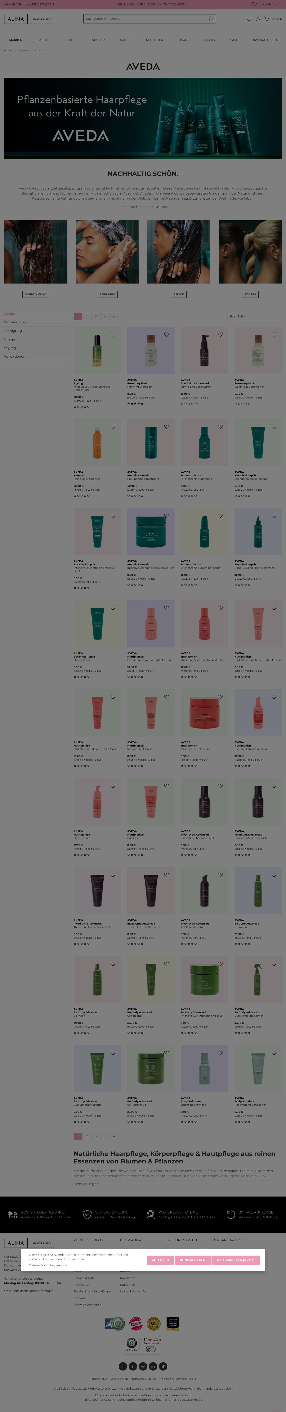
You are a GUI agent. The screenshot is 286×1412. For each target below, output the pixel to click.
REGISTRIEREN (43, 4)
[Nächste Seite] (105, 316)
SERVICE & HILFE (143, 1379)
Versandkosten (130, 1388)
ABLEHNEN (160, 1260)
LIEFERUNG (99, 1379)
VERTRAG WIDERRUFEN (178, 1379)
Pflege (9, 339)
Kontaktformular (41, 1291)
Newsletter (128, 1278)
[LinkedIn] (153, 1366)
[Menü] (160, 1337)
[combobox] (145, 18)
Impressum (82, 1285)
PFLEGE (179, 294)
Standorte (127, 1285)
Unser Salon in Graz (134, 1291)
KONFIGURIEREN (192, 1260)
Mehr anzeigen (86, 1184)
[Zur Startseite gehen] (29, 19)
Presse (125, 1271)
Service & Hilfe (84, 1278)
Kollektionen (15, 356)
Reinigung (13, 331)
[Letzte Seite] (114, 316)
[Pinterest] (133, 1366)
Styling (10, 348)
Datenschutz (38, 1265)
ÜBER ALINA (130, 1240)
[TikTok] (163, 1366)
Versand (79, 1271)
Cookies (79, 1298)
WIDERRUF (119, 1379)
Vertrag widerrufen (87, 1305)
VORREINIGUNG (35, 294)
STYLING (250, 294)
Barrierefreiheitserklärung (93, 1291)
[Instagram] (143, 1366)
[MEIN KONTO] (258, 18)
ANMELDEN (13, 4)
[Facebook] (123, 1366)
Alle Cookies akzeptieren (235, 1260)
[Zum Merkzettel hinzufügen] (113, 334)
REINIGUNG (107, 294)
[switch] (151, 1349)
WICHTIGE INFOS (88, 1240)
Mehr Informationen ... (71, 1259)
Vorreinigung (15, 322)
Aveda (9, 314)
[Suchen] (211, 18)
